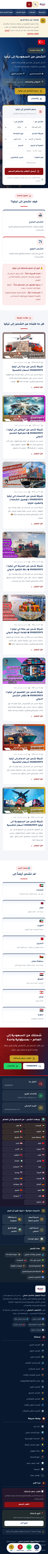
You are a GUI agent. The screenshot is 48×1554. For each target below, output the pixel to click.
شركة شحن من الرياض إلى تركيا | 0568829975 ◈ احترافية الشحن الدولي (25, 433)
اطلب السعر (24, 1504)
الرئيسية (42, 12)
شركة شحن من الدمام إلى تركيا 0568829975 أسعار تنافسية (26, 761)
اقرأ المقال (38, 387)
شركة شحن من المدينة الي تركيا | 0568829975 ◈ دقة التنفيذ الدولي (25, 568)
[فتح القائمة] (29, 4)
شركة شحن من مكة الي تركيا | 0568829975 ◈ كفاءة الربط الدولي (24, 631)
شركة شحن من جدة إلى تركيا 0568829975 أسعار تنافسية (27, 369)
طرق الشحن (20, 12)
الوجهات (32, 12)
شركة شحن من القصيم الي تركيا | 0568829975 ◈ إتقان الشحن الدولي (24, 696)
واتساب (35, 99)
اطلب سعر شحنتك (22, 1058)
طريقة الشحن (37, 134)
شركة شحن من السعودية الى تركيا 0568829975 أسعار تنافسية (25, 823)
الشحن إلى (18, 122)
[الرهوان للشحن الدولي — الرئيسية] (42, 4)
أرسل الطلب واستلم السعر (22, 171)
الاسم (20, 146)
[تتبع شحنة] (35, 4)
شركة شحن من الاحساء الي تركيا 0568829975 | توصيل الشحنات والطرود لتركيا (25, 500)
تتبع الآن (24, 1523)
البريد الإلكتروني (16, 157)
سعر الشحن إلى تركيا (28, 91)
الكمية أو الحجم (37, 146)
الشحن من (38, 122)
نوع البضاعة (18, 134)
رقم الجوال (38, 157)
